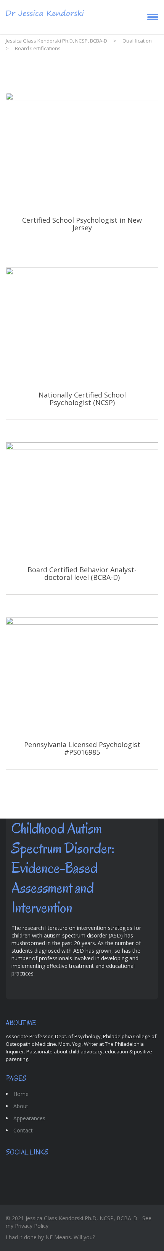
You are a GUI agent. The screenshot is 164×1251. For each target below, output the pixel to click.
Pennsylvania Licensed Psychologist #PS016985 (82, 693)
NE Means (58, 1237)
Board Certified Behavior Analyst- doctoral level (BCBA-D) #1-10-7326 (82, 518)
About (20, 1106)
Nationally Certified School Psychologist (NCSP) (82, 344)
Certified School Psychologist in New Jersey (82, 169)
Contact (23, 1130)
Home (21, 1093)
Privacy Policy (31, 1225)
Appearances (29, 1118)
